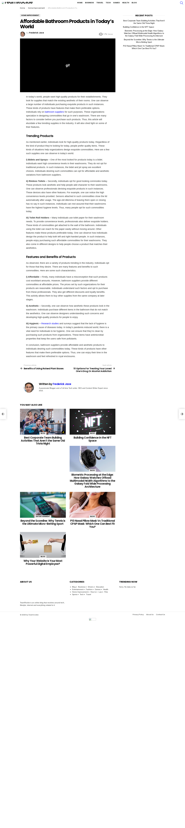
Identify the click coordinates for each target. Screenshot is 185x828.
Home (80, 2)
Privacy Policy (138, 615)
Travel (99, 2)
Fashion (89, 589)
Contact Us (160, 615)
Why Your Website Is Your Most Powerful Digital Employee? (43, 562)
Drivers (91, 587)
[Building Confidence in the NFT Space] (92, 422)
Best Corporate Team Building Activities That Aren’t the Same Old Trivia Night (43, 440)
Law (100, 592)
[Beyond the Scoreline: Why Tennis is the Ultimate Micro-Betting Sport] (43, 505)
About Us (150, 615)
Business (89, 2)
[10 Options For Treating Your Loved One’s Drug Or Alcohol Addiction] (182, 414)
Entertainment (43, 516)
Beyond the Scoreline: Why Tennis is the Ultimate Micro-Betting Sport (43, 522)
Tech (108, 2)
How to (93, 592)
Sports (74, 594)
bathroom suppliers (54, 112)
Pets (106, 592)
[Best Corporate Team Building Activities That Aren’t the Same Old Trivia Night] (43, 422)
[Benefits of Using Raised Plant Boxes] (3, 414)
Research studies (50, 323)
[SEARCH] (181, 2)
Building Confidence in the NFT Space (92, 439)
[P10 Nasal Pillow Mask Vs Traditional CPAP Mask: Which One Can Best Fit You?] (92, 505)
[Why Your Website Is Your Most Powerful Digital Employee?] (43, 545)
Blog (134, 2)
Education (100, 587)
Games (116, 2)
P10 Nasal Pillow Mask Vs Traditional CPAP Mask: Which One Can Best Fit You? (92, 523)
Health (125, 2)
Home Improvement (80, 592)
